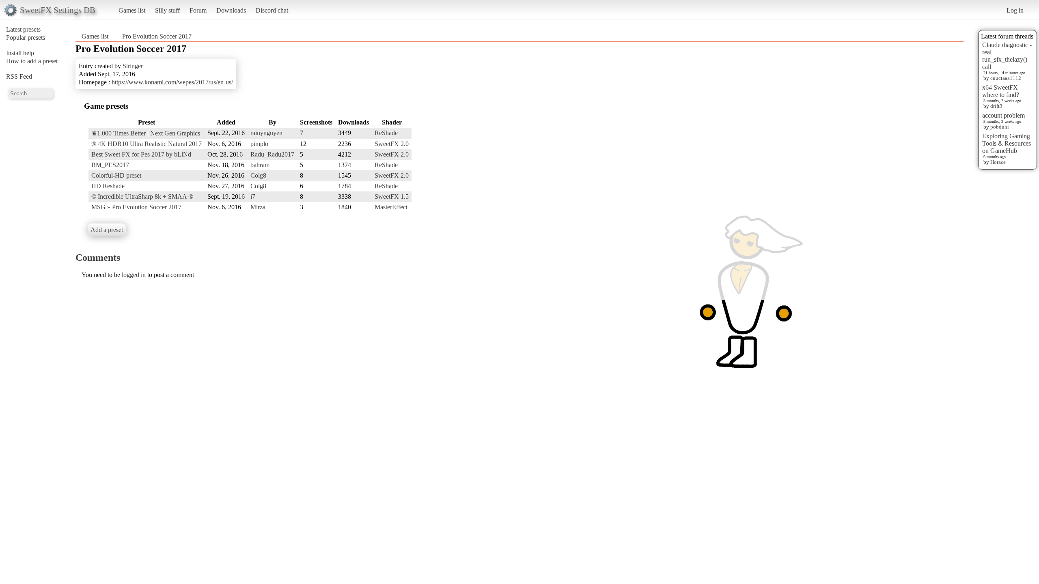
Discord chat (272, 10)
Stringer (133, 65)
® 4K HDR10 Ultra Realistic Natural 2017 (146, 143)
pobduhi (999, 127)
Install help (20, 52)
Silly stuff (167, 10)
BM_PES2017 (110, 164)
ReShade (386, 132)
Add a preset (107, 229)
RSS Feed (19, 76)
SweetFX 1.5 (392, 196)
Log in (1015, 10)
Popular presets (25, 37)
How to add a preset (32, 61)
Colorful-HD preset (116, 175)
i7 (252, 196)
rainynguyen (266, 132)
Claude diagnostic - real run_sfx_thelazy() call (1007, 55)
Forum (198, 10)
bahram (259, 164)
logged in (134, 274)
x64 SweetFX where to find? (1000, 91)
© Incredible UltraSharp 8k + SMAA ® (142, 196)
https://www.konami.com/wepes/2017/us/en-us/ (172, 82)
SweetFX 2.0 (392, 143)
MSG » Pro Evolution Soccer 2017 (136, 207)
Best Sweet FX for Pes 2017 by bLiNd (141, 154)
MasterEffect (391, 207)
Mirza (257, 207)
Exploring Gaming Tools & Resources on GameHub (1006, 143)
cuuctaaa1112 (1005, 78)
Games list (132, 10)
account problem (1003, 115)
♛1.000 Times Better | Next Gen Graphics (145, 133)
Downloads (231, 10)
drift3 (996, 106)
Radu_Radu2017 (272, 154)
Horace (998, 162)
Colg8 (258, 175)
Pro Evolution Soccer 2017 (157, 36)
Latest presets (23, 29)
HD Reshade (108, 185)
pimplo (259, 143)
